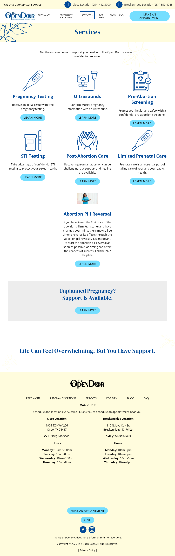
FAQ (121, 15)
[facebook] (83, 529)
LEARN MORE (87, 310)
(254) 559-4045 (121, 436)
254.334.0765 (83, 412)
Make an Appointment (149, 16)
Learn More (33, 117)
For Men (101, 16)
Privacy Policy (88, 550)
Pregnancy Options (66, 16)
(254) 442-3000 (60, 436)
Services (86, 15)
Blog (113, 15)
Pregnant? (44, 15)
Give (87, 520)
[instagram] (92, 529)
